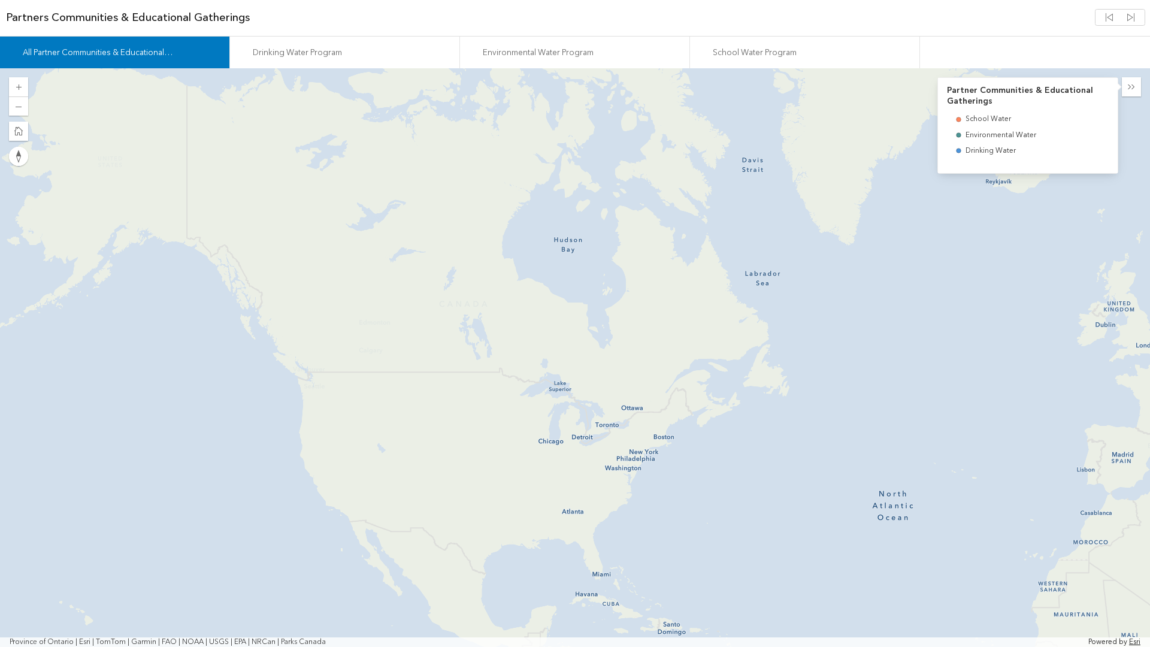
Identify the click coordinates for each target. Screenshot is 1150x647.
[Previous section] (1109, 17)
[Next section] (1131, 17)
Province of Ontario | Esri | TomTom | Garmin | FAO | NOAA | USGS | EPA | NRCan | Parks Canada (168, 642)
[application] (575, 357)
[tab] (115, 52)
